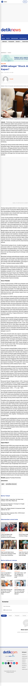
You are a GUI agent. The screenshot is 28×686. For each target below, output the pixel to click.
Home (3, 38)
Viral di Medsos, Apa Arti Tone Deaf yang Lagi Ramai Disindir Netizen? (19, 592)
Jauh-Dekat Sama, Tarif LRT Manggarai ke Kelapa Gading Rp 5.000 (20, 575)
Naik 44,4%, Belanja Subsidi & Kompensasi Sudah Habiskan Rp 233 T (13, 509)
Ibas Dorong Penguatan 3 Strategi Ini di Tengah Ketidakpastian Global (12, 504)
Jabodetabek (14, 38)
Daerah (18, 41)
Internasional (22, 38)
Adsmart (4, 41)
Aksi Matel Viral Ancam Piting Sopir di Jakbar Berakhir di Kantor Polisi (6, 592)
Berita (8, 38)
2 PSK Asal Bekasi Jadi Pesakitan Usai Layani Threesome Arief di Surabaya (8, 536)
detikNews (3, 52)
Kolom (9, 52)
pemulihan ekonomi (11, 484)
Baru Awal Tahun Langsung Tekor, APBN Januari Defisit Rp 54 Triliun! (13, 513)
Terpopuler (11, 41)
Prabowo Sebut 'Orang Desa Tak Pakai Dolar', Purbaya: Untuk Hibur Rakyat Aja (12, 500)
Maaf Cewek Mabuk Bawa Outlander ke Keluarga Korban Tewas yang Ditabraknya (8, 554)
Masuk (25, 1)
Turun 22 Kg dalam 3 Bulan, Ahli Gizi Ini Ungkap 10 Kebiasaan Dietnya (6, 575)
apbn (3, 484)
